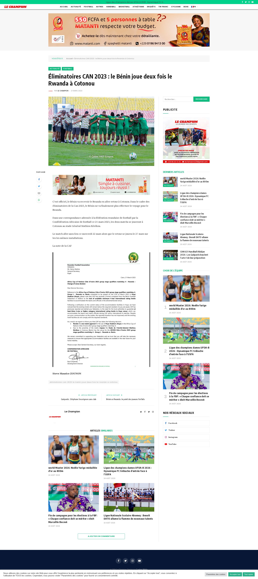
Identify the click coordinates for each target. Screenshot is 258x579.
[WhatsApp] (39, 200)
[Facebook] (39, 179)
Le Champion (63, 91)
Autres (99, 6)
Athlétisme (138, 6)
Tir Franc (163, 6)
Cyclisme (176, 6)
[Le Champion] (15, 6)
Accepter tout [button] (235, 574)
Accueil (64, 6)
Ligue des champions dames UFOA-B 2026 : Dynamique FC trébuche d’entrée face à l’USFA (136, 2)
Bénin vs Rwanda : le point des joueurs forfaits (125, 399)
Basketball (124, 6)
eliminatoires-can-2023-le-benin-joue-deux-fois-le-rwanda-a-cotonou (84, 382)
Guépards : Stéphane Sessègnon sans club (79, 399)
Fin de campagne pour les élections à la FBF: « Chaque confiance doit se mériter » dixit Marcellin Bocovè (72, 518)
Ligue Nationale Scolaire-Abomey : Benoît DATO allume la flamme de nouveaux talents (128, 517)
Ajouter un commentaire (101, 536)
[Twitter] (39, 186)
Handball (111, 6)
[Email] (39, 193)
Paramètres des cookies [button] (215, 574)
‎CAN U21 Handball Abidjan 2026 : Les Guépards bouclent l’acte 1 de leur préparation (194, 254)
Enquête (151, 6)
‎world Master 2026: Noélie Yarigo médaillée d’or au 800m (72, 469)
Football (88, 6)
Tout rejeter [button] (248, 574)
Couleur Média (142, 569)
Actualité (76, 6)
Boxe (186, 6)
